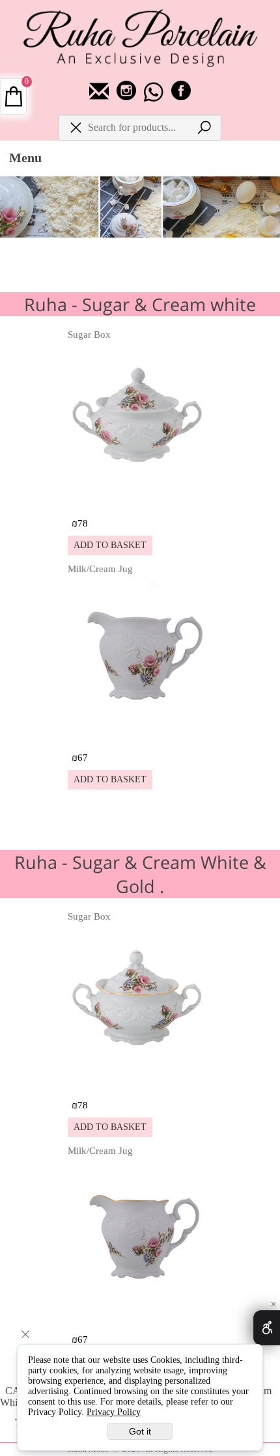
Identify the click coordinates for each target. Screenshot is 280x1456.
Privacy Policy (114, 1412)
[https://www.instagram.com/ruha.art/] (128, 97)
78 (82, 523)
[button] (110, 545)
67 (82, 757)
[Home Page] (140, 36)
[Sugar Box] (139, 501)
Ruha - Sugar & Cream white (140, 304)
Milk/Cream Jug (100, 569)
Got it (140, 1431)
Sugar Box (89, 334)
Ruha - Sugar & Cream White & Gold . (140, 874)
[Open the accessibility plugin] (266, 1327)
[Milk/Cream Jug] (139, 735)
